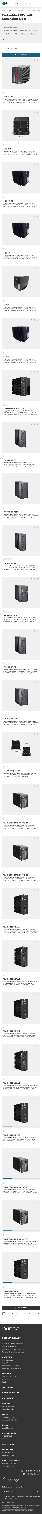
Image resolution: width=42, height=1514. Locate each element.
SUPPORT (6, 1374)
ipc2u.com (30, 1508)
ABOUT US (7, 1357)
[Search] (21, 3)
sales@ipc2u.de (8, 1409)
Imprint (5, 1363)
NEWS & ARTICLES (10, 1392)
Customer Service (9, 1376)
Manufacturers (7, 1360)
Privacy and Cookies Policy (12, 1368)
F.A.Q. (4, 1382)
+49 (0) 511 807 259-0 (32, 1471)
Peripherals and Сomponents (13, 1352)
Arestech (7, 93)
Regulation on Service (10, 1379)
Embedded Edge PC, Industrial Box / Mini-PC (21, 30)
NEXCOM (7, 145)
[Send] (37, 1491)
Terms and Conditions (10, 1366)
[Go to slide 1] (7, 1178)
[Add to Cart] (38, 60)
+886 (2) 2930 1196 (9, 1463)
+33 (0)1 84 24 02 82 (9, 1417)
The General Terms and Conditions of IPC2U (15, 1508)
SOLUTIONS (7, 1387)
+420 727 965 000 (8, 1436)
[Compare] (34, 60)
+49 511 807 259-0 (8, 1406)
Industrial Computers (10, 27)
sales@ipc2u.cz (7, 1439)
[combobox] (21, 48)
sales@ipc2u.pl (7, 1428)
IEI (5, 404)
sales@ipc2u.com (8, 1466)
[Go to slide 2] (16, 1178)
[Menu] (39, 3)
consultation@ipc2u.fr (10, 1420)
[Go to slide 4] (34, 1178)
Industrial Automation (10, 1346)
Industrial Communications (12, 1344)
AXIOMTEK (7, 456)
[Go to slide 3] (25, 1178)
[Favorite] (31, 60)
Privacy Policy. (12, 1498)
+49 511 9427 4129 (8, 1453)
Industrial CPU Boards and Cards (14, 1349)
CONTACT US (8, 1398)
